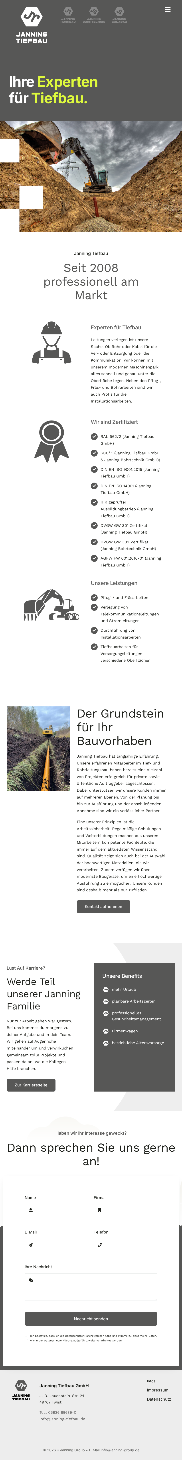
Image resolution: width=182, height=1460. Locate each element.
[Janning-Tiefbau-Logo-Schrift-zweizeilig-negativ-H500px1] (31, 9)
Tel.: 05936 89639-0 (58, 1412)
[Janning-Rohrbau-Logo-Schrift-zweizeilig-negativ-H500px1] (68, 9)
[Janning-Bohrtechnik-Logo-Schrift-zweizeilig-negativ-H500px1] (94, 9)
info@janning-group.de (120, 1450)
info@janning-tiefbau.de (62, 1419)
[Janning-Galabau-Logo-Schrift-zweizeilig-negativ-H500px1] (119, 9)
